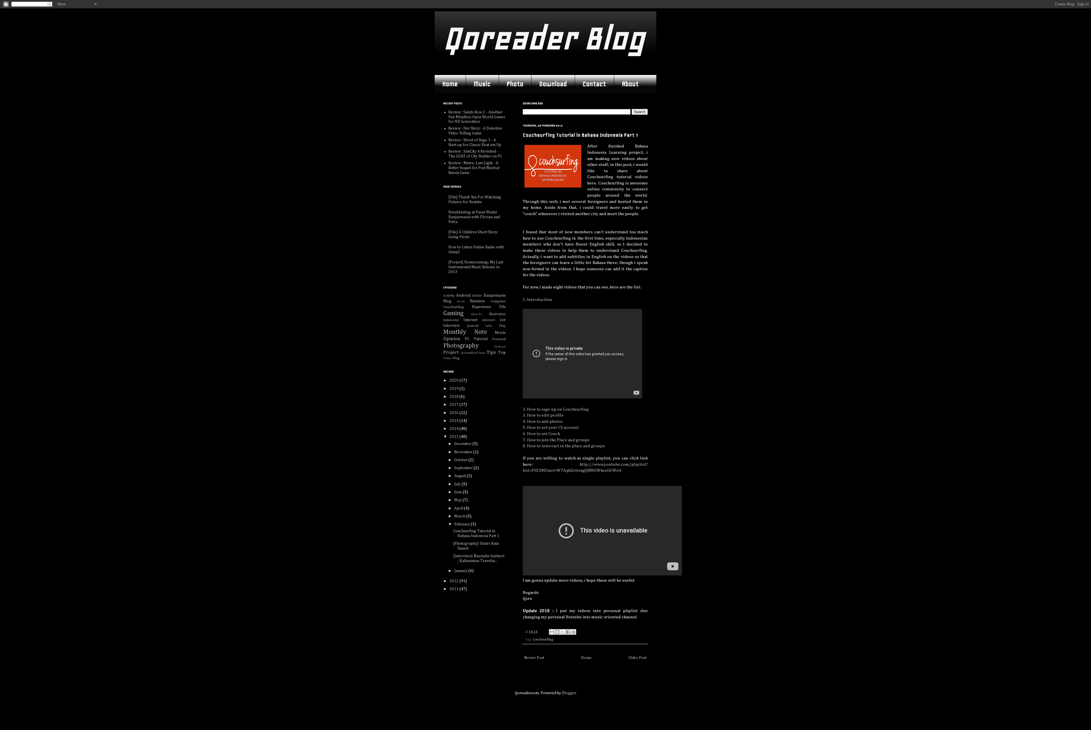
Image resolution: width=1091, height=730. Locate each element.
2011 (454, 589)
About (630, 84)
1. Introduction (537, 300)
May (458, 500)
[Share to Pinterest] (573, 632)
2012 (454, 581)
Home (450, 84)
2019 (454, 389)
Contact (594, 84)
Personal (499, 339)
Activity (449, 296)
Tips (491, 352)
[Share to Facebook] (568, 632)
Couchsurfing (543, 639)
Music (482, 84)
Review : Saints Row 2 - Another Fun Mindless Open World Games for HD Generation (476, 117)
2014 (454, 429)
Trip (502, 353)
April (459, 508)
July (458, 484)
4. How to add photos (543, 421)
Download (553, 84)
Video (447, 358)
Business (477, 301)
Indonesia (451, 320)
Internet (470, 320)
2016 (454, 413)
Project (451, 352)
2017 (454, 405)
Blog (447, 301)
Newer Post (534, 658)
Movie (500, 333)
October (461, 460)
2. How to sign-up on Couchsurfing (556, 409)
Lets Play (495, 326)
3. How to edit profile (543, 415)
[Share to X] (562, 632)
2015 (454, 421)
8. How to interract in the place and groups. (564, 446)
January (461, 571)
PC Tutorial (476, 339)
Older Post (637, 658)
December (463, 444)
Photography (461, 346)
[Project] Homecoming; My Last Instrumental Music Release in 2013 (475, 267)
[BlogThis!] (557, 632)
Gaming (453, 313)
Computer (498, 301)
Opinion (451, 338)
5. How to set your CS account (551, 427)
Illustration (497, 314)
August (460, 476)
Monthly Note (465, 332)
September (464, 468)
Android (463, 296)
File (502, 307)
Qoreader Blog (544, 38)
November (463, 452)
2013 (454, 437)
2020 (454, 380)
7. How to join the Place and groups (556, 440)
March (460, 516)
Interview (451, 326)
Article (477, 296)
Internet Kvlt (494, 320)
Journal (472, 326)
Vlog (455, 358)
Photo (515, 84)
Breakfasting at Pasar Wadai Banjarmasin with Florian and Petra (474, 217)
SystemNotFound (473, 352)
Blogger (569, 693)
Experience (481, 307)
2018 (454, 397)
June (458, 492)
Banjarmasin (495, 296)
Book (461, 301)
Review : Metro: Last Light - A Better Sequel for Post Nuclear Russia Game (474, 168)
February (462, 524)
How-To (476, 314)
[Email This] (552, 632)
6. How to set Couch (541, 434)
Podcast (500, 346)
